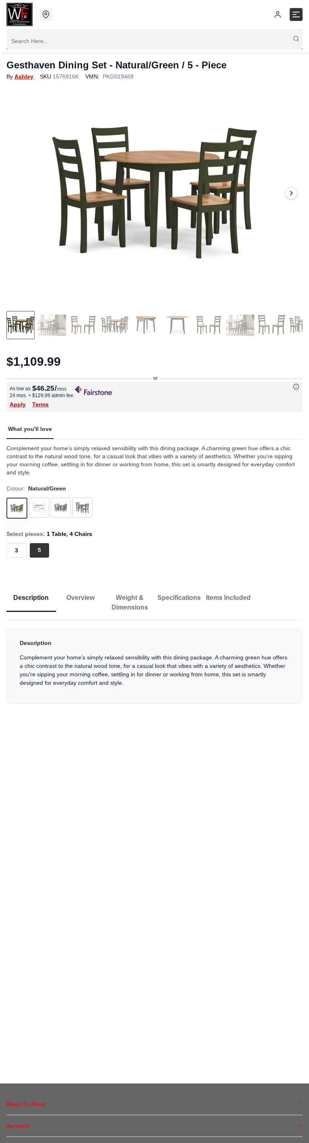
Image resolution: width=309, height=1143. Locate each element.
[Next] (291, 193)
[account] (278, 14)
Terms (40, 404)
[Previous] (17, 193)
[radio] (16, 550)
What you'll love (30, 429)
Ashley (23, 76)
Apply (18, 404)
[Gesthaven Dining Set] (154, 193)
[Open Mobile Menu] (296, 14)
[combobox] (154, 41)
